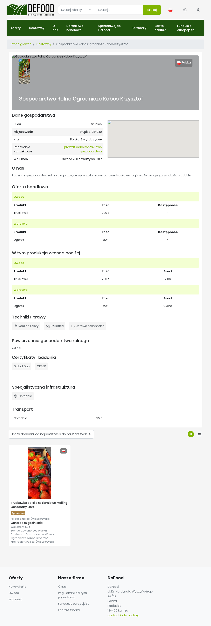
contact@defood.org (123, 615)
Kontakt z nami (69, 610)
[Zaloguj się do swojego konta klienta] (198, 10)
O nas (62, 586)
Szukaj (152, 10)
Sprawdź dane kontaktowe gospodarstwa (82, 149)
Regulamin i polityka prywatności (72, 595)
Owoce (14, 593)
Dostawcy (43, 44)
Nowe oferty (17, 586)
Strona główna (21, 44)
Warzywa (15, 599)
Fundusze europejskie (73, 604)
